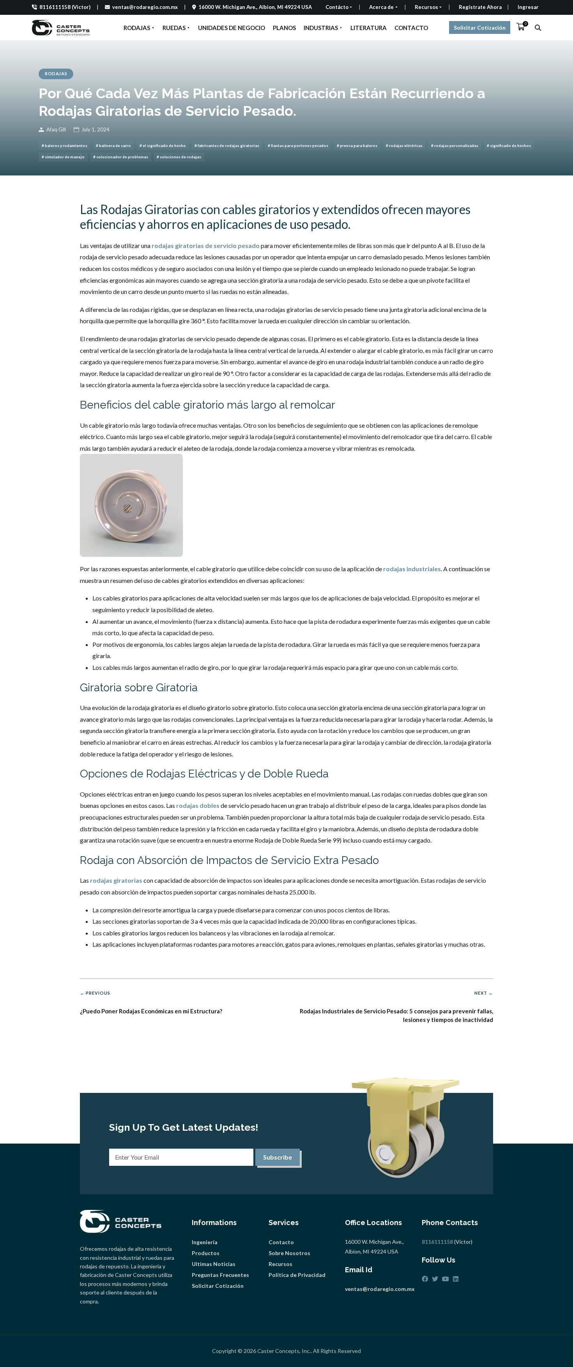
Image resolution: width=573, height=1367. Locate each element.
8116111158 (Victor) (64, 7)
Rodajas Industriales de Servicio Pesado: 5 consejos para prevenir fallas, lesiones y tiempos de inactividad (396, 1006)
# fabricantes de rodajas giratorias (227, 145)
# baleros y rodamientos (64, 145)
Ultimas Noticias (213, 1264)
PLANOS (284, 27)
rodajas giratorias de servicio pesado (206, 245)
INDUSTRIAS (321, 27)
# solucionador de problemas (120, 156)
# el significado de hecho (163, 145)
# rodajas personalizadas (454, 145)
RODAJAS (137, 27)
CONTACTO (411, 27)
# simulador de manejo (63, 156)
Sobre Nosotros (289, 1253)
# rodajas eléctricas (404, 145)
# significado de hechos (509, 145)
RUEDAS (174, 27)
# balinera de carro (113, 145)
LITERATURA (368, 27)
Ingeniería (205, 1242)
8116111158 (437, 1241)
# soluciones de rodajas (179, 156)
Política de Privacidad (297, 1274)
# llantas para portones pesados (298, 145)
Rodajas (56, 73)
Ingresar (528, 7)
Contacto (281, 1242)
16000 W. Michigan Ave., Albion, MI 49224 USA (254, 7)
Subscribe (277, 1157)
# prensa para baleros (357, 145)
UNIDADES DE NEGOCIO (231, 27)
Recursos (280, 1264)
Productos (205, 1253)
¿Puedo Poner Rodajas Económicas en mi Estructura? (151, 1002)
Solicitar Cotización (480, 27)
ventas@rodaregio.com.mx (144, 7)
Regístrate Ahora (480, 7)
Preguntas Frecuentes (220, 1274)
